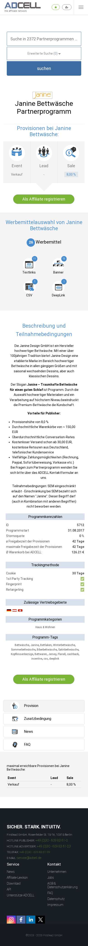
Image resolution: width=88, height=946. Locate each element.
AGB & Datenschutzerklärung (62, 885)
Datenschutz (56, 899)
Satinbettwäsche (68, 649)
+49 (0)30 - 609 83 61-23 (54, 846)
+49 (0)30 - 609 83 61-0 (51, 840)
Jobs (50, 877)
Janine (34, 645)
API (9, 889)
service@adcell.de (29, 858)
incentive (36, 658)
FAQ (50, 893)
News (11, 871)
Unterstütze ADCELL (20, 895)
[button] (44, 68)
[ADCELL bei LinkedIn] (30, 920)
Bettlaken (46, 645)
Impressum (55, 905)
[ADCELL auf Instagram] (11, 920)
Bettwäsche (22, 645)
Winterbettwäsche (64, 645)
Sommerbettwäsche (23, 649)
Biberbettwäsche (47, 649)
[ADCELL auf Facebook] (20, 920)
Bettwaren (41, 654)
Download (14, 883)
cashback (73, 654)
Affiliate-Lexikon (17, 877)
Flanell (62, 654)
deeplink (54, 658)
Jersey (52, 654)
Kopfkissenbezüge (22, 654)
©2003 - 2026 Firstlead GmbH (44, 935)
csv (46, 658)
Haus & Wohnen (45, 627)
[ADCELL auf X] (40, 920)
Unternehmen (56, 871)
